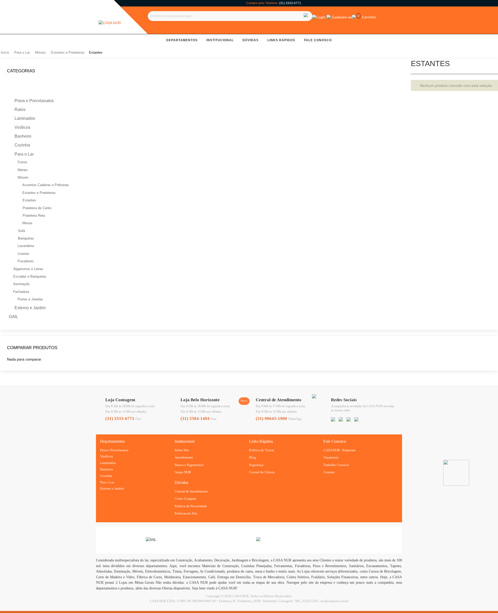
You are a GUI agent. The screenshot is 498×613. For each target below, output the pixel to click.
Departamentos (182, 40)
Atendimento (184, 457)
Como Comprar (185, 499)
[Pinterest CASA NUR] (349, 420)
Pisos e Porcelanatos (114, 450)
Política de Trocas (261, 450)
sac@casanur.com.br (334, 601)
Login (321, 17)
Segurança (256, 465)
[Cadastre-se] (329, 17)
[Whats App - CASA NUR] (456, 462)
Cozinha (106, 476)
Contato (329, 472)
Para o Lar (107, 482)
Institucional (220, 40)
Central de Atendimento (191, 491)
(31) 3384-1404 (195, 418)
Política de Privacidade (191, 506)
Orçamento (331, 457)
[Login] (314, 17)
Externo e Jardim (112, 488)
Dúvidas (251, 40)
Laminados (108, 463)
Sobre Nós (182, 450)
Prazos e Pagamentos (189, 465)
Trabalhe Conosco (336, 465)
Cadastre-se (342, 17)
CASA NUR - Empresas (339, 450)
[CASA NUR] (110, 23)
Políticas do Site (186, 513)
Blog (252, 457)
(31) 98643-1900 (271, 418)
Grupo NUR (183, 472)
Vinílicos (106, 456)
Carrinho (368, 17)
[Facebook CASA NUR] (333, 420)
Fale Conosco (318, 40)
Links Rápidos (281, 40)
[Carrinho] (354, 17)
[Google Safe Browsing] (258, 540)
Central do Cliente (262, 472)
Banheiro (106, 469)
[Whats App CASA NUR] (356, 420)
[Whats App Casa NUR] (314, 397)
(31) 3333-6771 (290, 3)
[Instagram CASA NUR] (341, 420)
